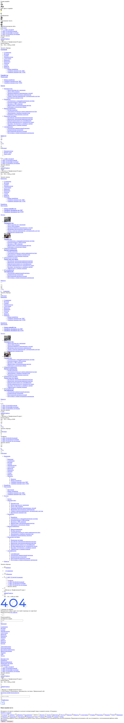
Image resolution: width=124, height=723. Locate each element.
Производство (8, 88)
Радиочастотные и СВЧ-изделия (16, 102)
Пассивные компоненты (8, 649)
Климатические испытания (15, 130)
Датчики (3, 652)
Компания (4, 49)
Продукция (4, 77)
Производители (8, 57)
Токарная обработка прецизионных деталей (20, 93)
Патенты (6, 63)
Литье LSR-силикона (13, 91)
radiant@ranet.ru (5, 39)
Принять (3, 721)
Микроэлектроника (6, 651)
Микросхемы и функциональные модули (19, 105)
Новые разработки (12, 69)
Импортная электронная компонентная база (20, 119)
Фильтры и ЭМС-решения (15, 104)
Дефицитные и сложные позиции (17, 125)
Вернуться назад (5, 612)
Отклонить (10, 721)
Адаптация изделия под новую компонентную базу (22, 111)
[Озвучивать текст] (2, 22)
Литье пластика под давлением (16, 90)
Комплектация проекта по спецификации (19, 120)
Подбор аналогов (12, 110)
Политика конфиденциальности (10, 692)
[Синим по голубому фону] (1, 14)
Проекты (7, 67)
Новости (6, 66)
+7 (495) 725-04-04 (8, 29)
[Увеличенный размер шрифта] (2, 7)
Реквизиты (7, 61)
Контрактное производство (15, 98)
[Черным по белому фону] (1, 10)
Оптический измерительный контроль (18, 128)
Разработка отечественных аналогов (17, 114)
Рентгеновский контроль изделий (17, 131)
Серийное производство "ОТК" (16, 72)
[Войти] (1, 139)
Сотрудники (7, 58)
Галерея (6, 55)
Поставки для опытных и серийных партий (20, 123)
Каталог (3, 643)
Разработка (4, 75)
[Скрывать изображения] (1, 19)
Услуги (3, 86)
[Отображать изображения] (2, 17)
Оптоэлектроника (6, 648)
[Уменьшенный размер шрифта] (1, 3)
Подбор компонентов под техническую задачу (20, 122)
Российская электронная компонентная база (20, 117)
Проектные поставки (10, 116)
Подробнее (4, 719)
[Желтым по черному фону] (1, 12)
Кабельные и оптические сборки (16, 107)
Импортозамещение (10, 108)
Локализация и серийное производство (18, 113)
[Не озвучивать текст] (1, 24)
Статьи (6, 64)
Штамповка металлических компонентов (19, 94)
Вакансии (7, 60)
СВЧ (2, 654)
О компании (7, 52)
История (6, 54)
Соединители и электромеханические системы (20, 101)
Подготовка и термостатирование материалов (20, 133)
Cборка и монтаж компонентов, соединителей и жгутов (23, 96)
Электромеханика (6, 646)
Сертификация (8, 126)
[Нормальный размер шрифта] (2, 4)
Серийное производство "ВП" (16, 70)
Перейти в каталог (6, 712)
